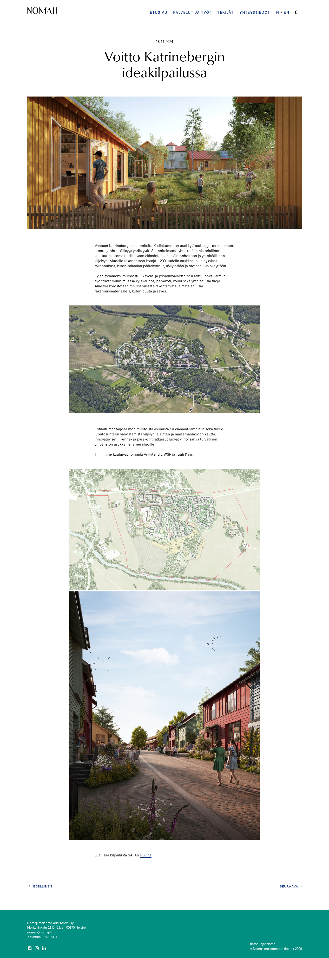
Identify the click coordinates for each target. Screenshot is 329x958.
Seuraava (289, 886)
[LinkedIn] (44, 948)
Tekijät (225, 12)
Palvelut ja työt (192, 12)
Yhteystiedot (254, 12)
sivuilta (145, 854)
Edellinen (42, 886)
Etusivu (158, 12)
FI (278, 12)
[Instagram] (37, 948)
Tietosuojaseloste (262, 943)
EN (286, 12)
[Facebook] (30, 948)
